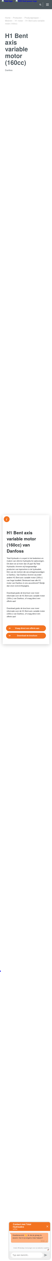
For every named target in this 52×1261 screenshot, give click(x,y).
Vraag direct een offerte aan (27, 628)
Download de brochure (27, 636)
